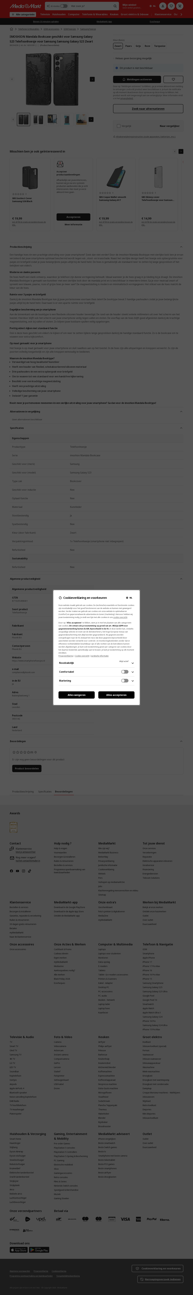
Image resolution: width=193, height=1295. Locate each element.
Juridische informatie (100, 656)
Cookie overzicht (82, 656)
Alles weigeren (76, 695)
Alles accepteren (116, 695)
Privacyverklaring (66, 656)
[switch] (124, 672)
